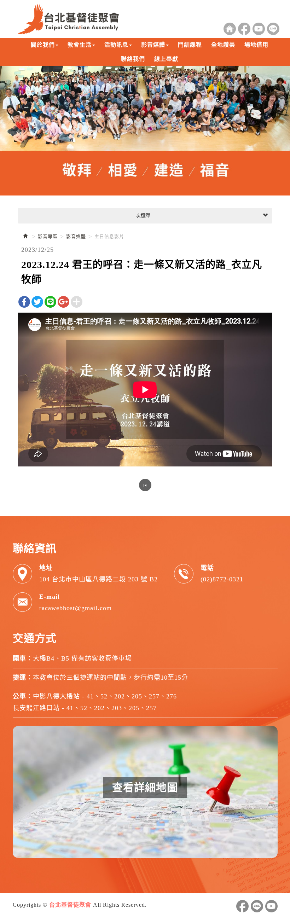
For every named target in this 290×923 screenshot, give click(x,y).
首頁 (230, 29)
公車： (23, 696)
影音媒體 (76, 236)
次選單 (142, 215)
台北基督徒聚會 (68, 19)
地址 (46, 567)
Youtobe (259, 29)
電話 (207, 567)
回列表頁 (145, 485)
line (257, 906)
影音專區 (48, 236)
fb (242, 906)
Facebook (244, 29)
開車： (23, 658)
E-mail (49, 596)
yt (271, 906)
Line (273, 29)
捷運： (23, 677)
